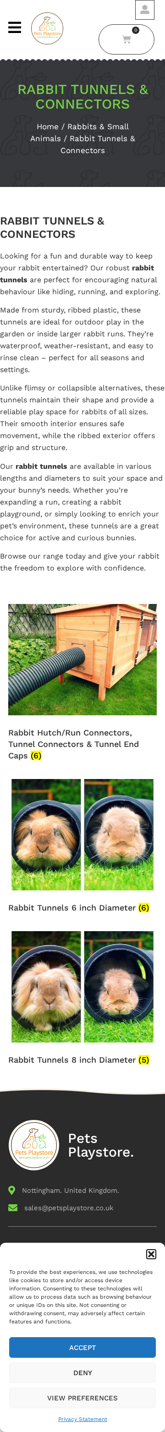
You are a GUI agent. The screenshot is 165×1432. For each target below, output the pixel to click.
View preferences (82, 1398)
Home (48, 126)
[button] (151, 1254)
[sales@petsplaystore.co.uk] (82, 1210)
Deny (82, 1373)
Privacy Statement (82, 1419)
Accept (82, 1348)
